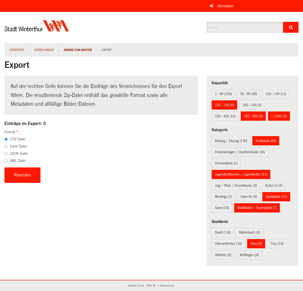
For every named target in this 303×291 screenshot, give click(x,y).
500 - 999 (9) (253, 116)
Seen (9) (256, 243)
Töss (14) (277, 243)
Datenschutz (167, 285)
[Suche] (291, 27)
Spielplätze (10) (276, 197)
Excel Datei (18, 146)
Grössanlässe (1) (226, 163)
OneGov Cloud (136, 285)
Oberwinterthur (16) (228, 243)
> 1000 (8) (279, 116)
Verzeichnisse (44, 50)
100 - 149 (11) (276, 94)
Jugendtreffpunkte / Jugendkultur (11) (241, 174)
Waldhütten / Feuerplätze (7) (257, 208)
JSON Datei (19, 154)
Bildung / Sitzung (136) (231, 141)
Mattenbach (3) (249, 232)
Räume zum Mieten (78, 50)
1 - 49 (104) (223, 94)
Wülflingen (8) (249, 255)
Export (106, 50)
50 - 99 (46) (248, 94)
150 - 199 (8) (224, 105)
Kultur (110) (273, 185)
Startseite (16, 50)
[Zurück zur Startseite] (36, 30)
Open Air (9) (249, 197)
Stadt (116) (223, 232)
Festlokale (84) (266, 141)
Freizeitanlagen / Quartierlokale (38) (240, 152)
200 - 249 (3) (252, 105)
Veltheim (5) (223, 255)
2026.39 (151, 285)
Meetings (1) (223, 197)
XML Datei (18, 161)
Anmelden (225, 6)
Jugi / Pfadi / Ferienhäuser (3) (236, 185)
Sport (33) (222, 208)
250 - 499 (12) (225, 116)
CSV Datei (17, 139)
